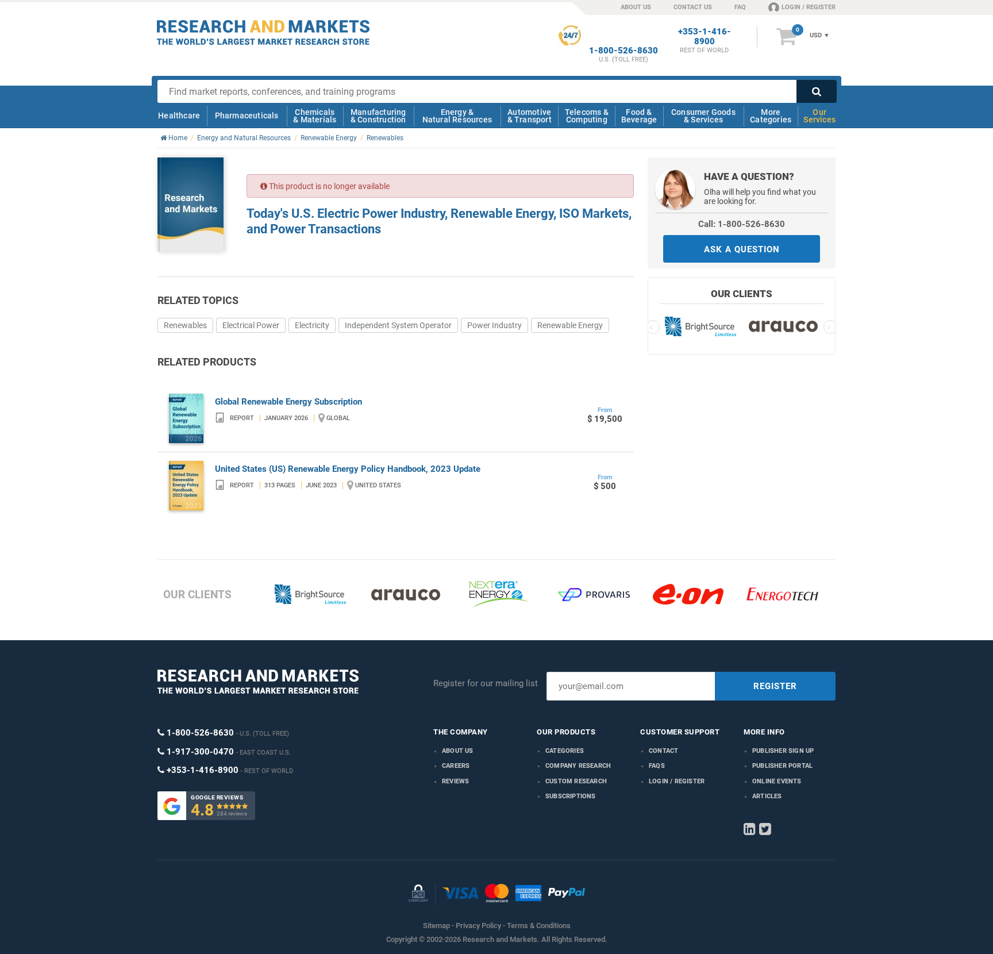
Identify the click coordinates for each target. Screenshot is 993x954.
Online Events (777, 781)
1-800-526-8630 (623, 51)
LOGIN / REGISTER (809, 7)
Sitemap (436, 925)
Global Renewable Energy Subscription (288, 402)
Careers (455, 766)
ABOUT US (636, 7)
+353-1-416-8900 (704, 37)
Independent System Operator (398, 325)
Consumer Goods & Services (703, 115)
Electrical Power (250, 325)
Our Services (819, 115)
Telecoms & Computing (587, 115)
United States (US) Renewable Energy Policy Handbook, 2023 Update (347, 469)
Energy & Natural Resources (457, 115)
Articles (767, 796)
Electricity (312, 325)
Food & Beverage (639, 115)
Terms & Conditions (539, 925)
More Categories (770, 115)
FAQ (740, 7)
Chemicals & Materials (314, 115)
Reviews (455, 781)
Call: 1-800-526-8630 (741, 224)
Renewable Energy (570, 325)
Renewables (185, 325)
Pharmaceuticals (247, 115)
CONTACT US (692, 7)
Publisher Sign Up (783, 751)
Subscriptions (570, 796)
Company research (578, 766)
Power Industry (494, 325)
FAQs (657, 766)
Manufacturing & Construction (378, 115)
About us (458, 751)
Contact (663, 751)
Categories (564, 751)
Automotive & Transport (529, 115)
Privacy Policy (478, 925)
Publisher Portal (782, 766)
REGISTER (775, 686)
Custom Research (576, 781)
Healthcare (179, 115)
